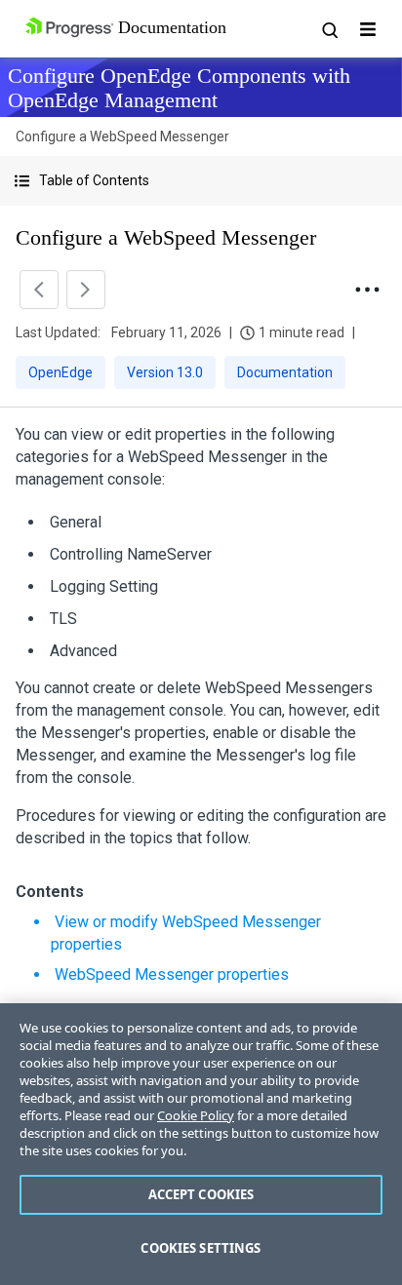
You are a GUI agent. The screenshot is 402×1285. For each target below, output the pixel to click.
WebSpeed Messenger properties (172, 974)
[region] (201, 1144)
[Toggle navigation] (367, 29)
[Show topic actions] (366, 289)
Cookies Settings (201, 1248)
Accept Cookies (201, 1194)
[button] (201, 181)
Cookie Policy (195, 1115)
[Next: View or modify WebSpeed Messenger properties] (85, 289)
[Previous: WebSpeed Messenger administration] (39, 289)
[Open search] (328, 29)
